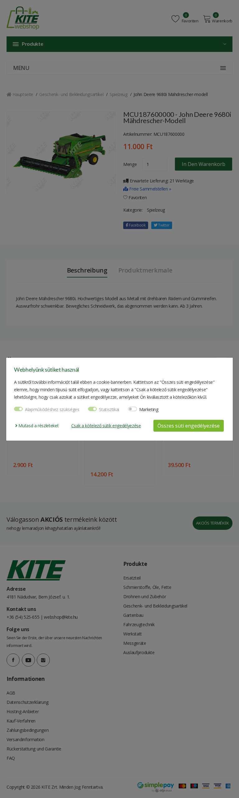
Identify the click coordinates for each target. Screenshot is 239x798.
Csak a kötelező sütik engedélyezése (106, 426)
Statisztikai (109, 409)
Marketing (148, 409)
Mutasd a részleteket (38, 426)
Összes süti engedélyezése (188, 425)
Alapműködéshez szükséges (52, 409)
